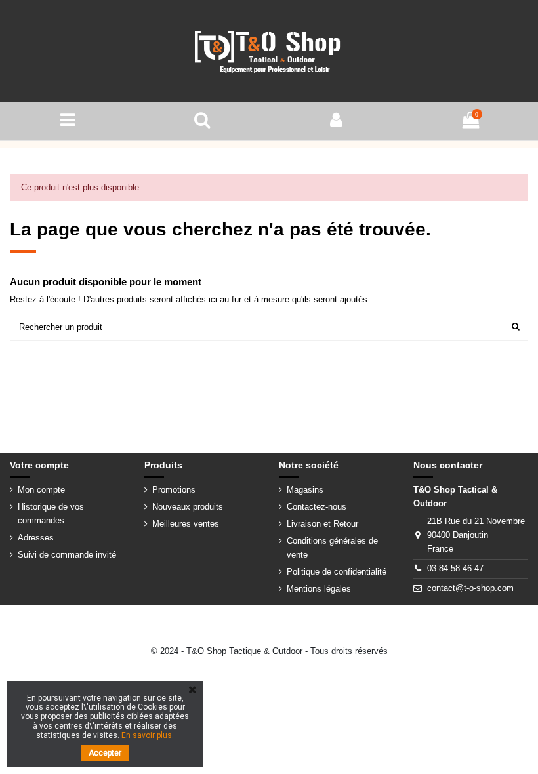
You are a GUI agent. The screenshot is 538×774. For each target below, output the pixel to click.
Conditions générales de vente (332, 548)
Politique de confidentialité (336, 572)
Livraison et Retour (322, 524)
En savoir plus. (147, 735)
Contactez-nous (316, 507)
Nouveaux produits (187, 507)
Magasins (305, 490)
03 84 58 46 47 (455, 568)
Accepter (105, 753)
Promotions (174, 490)
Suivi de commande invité (67, 555)
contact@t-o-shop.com (470, 588)
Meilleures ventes (185, 524)
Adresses (36, 537)
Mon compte (41, 490)
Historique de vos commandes (51, 513)
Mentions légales (319, 589)
